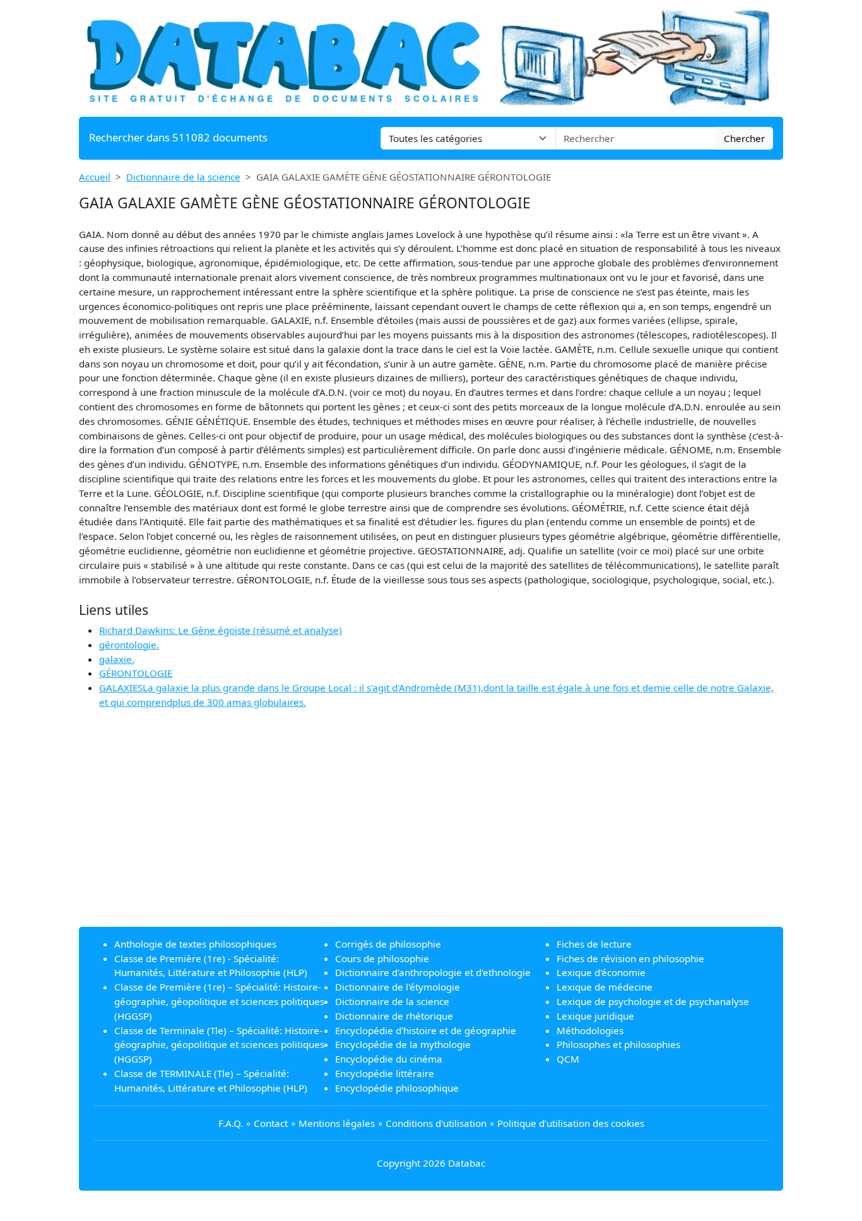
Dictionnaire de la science (183, 176)
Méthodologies (590, 1030)
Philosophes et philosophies (618, 1044)
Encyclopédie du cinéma (388, 1058)
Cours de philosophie (382, 958)
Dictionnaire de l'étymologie (397, 986)
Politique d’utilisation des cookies (570, 1123)
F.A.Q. (230, 1123)
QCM (568, 1058)
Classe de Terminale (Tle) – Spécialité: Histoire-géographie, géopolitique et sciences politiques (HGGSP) (219, 1045)
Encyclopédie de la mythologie (403, 1044)
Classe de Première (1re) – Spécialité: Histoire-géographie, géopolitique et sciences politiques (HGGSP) (219, 1001)
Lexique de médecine (604, 986)
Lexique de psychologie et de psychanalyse (653, 1001)
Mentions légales (336, 1123)
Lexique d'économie (601, 972)
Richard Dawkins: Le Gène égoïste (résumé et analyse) (220, 630)
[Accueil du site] (431, 57)
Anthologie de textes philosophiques (195, 944)
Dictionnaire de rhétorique (394, 1016)
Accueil (94, 176)
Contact (271, 1123)
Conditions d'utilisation (436, 1123)
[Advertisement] (431, 828)
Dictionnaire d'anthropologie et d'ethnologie (433, 972)
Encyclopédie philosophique (397, 1087)
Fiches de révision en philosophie (630, 958)
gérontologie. (129, 644)
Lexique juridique (595, 1016)
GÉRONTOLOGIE (135, 673)
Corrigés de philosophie (388, 944)
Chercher (744, 138)
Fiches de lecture (594, 944)
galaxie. (116, 659)
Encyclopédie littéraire (384, 1073)
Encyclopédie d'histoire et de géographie (425, 1030)
